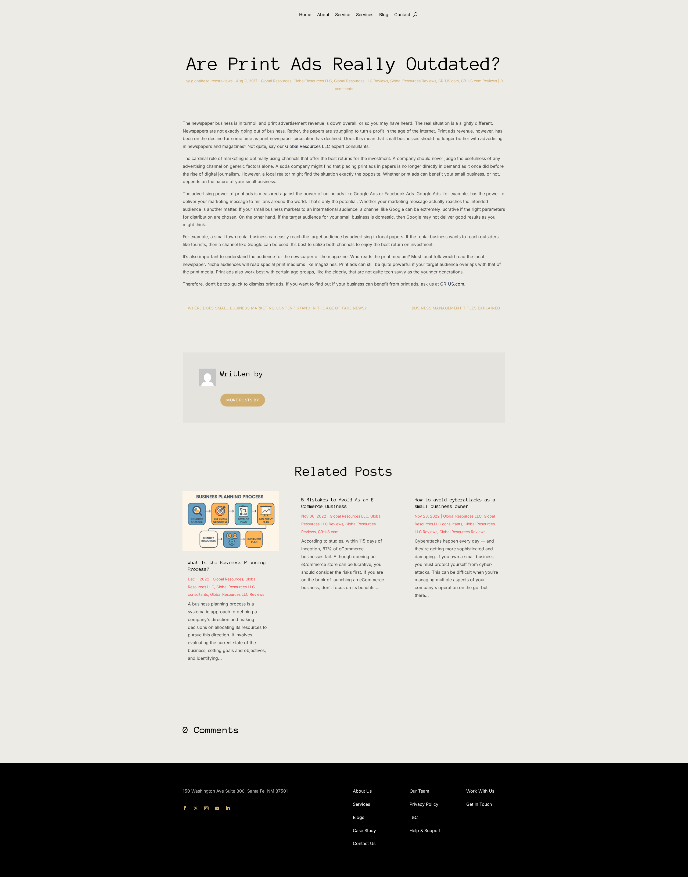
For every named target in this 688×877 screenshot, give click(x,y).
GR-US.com (448, 81)
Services (364, 14)
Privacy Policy (424, 804)
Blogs (358, 817)
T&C (414, 817)
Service (342, 14)
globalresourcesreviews (211, 81)
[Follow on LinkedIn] (228, 808)
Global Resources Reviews (413, 81)
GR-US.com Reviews (479, 81)
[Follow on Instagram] (206, 808)
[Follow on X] (195, 808)
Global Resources (276, 81)
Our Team (419, 791)
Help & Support (425, 830)
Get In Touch (479, 804)
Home (305, 14)
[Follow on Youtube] (217, 808)
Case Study (364, 830)
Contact (402, 14)
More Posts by (242, 400)
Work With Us (480, 791)
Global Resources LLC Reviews (361, 81)
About (323, 14)
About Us (362, 791)
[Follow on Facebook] (185, 808)
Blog (383, 14)
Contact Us (364, 843)
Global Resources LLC (312, 81)
